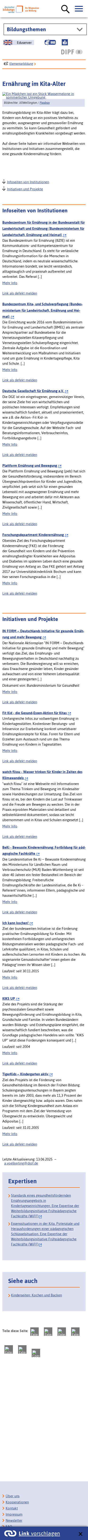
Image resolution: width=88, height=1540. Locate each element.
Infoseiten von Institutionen (28, 181)
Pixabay (45, 102)
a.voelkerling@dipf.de (21, 1163)
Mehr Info (9, 283)
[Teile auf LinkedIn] (8, 1349)
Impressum (14, 1514)
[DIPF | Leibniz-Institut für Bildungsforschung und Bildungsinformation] (72, 51)
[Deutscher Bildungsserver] (21, 9)
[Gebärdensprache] (50, 42)
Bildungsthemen (26, 29)
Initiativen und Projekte (25, 188)
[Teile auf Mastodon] (34, 1331)
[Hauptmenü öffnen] (79, 9)
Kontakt (12, 1508)
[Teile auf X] (61, 1331)
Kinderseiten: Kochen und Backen (36, 1295)
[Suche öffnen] (65, 9)
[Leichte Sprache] (65, 42)
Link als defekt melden (19, 293)
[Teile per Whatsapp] (75, 1331)
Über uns (12, 1496)
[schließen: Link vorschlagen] (80, 1534)
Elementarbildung (21, 63)
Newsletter (14, 1520)
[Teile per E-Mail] (22, 1349)
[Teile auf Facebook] (48, 1331)
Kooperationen (17, 1502)
